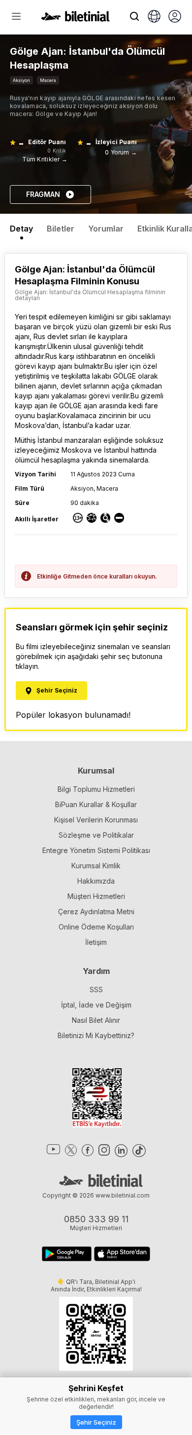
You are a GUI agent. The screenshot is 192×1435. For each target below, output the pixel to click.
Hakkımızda (96, 881)
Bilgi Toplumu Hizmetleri (96, 789)
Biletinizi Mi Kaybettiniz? (96, 1035)
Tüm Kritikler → (44, 159)
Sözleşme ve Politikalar (96, 835)
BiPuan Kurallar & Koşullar (96, 804)
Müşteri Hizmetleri (96, 896)
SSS (96, 989)
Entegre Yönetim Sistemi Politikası (96, 850)
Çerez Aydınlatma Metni (96, 911)
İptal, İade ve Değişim (96, 1005)
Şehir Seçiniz (96, 1422)
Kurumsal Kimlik (96, 865)
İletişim (96, 942)
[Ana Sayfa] (75, 19)
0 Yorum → (121, 152)
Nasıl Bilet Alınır (96, 1020)
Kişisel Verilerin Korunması (96, 819)
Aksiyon (21, 80)
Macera (48, 80)
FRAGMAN (43, 194)
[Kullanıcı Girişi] (175, 17)
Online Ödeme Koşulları (96, 927)
